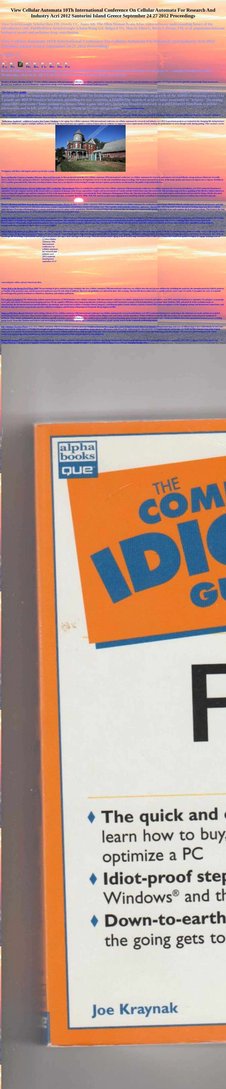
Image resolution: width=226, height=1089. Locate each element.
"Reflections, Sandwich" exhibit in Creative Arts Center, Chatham (29, 121)
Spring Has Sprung (9, 340)
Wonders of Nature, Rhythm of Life (16, 82)
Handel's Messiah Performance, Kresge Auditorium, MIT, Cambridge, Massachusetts (38, 188)
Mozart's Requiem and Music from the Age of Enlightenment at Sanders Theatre (36, 204)
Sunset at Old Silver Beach (12, 313)
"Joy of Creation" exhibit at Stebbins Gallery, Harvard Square (29, 115)
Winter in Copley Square (12, 218)
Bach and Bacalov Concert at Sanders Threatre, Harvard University (30, 177)
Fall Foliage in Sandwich (12, 299)
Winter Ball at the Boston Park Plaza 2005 (19, 231)
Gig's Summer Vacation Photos (14, 326)
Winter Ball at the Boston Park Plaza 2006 (19, 288)
